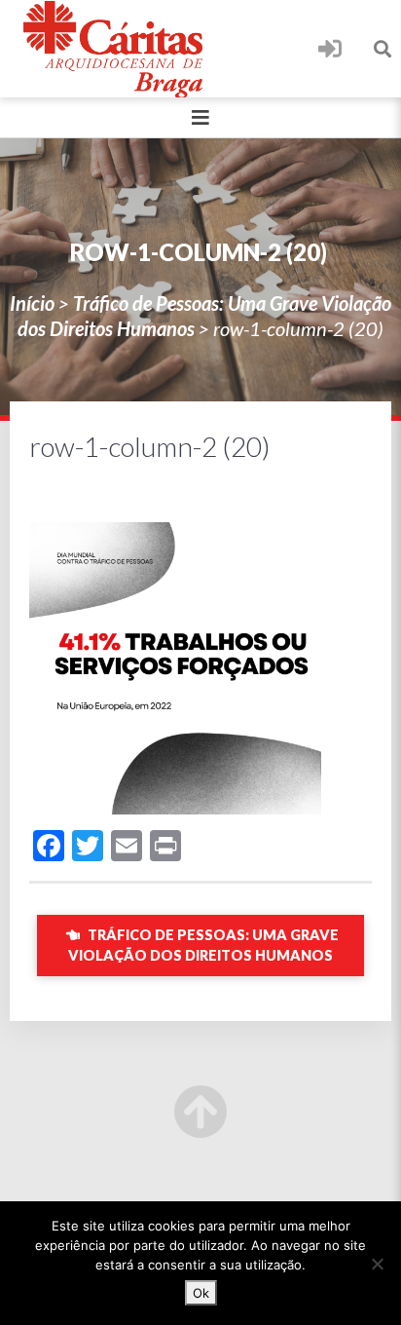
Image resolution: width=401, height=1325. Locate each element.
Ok (201, 1293)
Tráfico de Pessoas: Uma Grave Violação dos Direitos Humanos (204, 946)
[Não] (376, 1263)
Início (32, 303)
